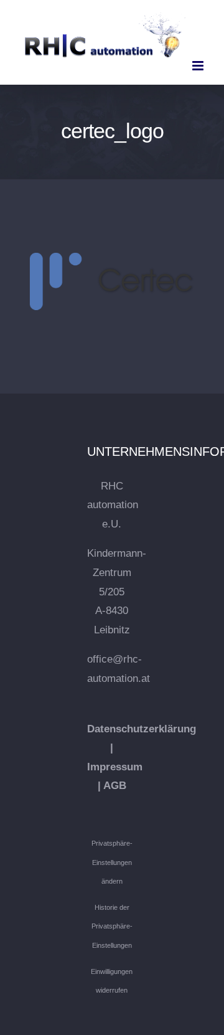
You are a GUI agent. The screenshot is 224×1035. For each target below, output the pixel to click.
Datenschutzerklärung (141, 729)
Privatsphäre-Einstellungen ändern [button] (112, 862)
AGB (114, 786)
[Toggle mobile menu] (198, 65)
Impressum (114, 767)
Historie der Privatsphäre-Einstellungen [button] (112, 926)
